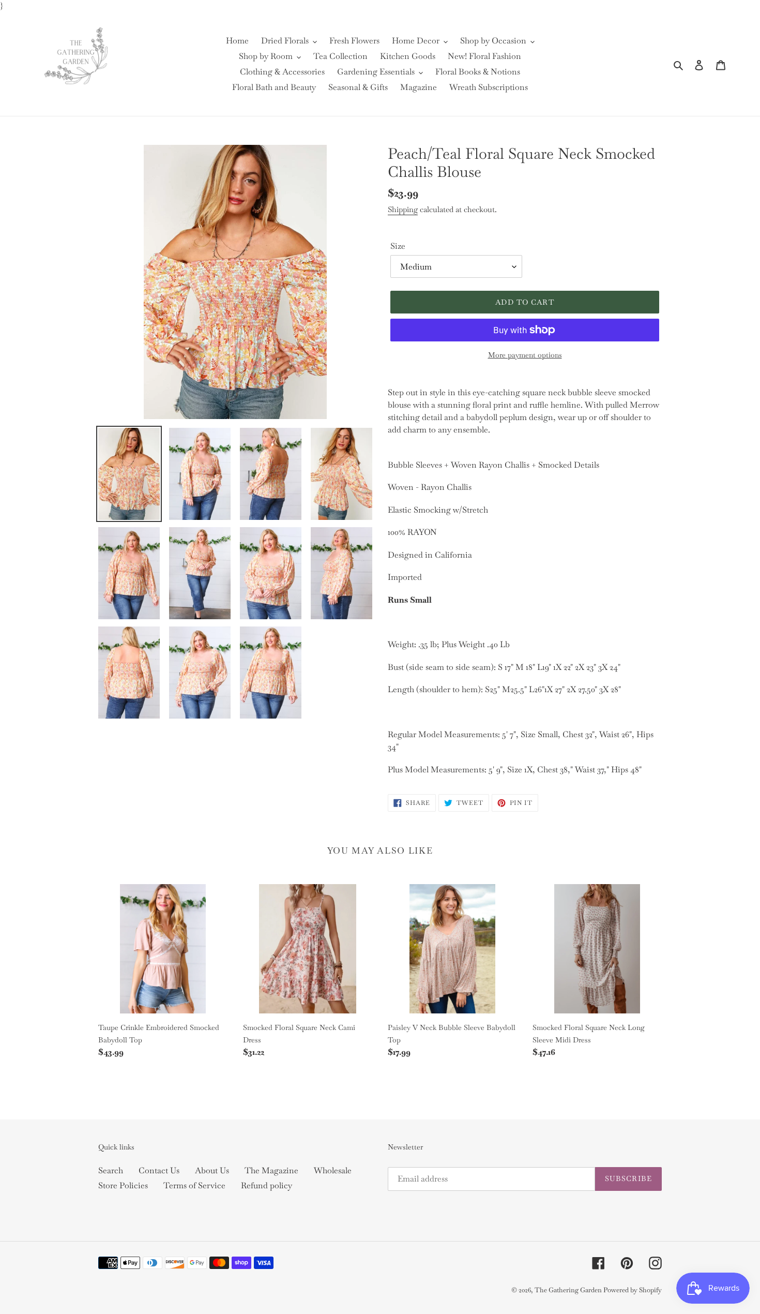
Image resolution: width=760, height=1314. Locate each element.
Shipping (403, 209)
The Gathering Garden (569, 1290)
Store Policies (123, 1185)
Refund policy (266, 1185)
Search (110, 1170)
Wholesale (333, 1170)
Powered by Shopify (632, 1290)
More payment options (525, 355)
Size (397, 246)
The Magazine (271, 1170)
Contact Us (159, 1170)
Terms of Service (194, 1185)
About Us (212, 1170)
